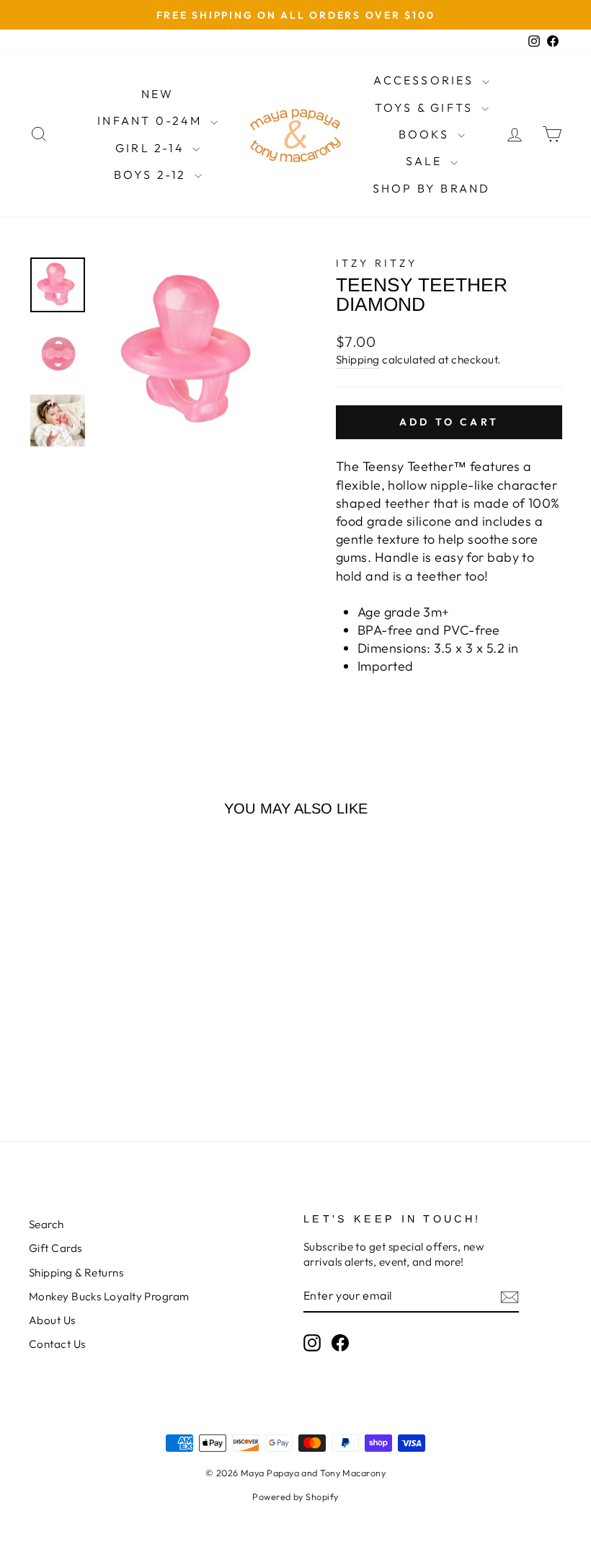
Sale (426, 161)
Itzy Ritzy (376, 263)
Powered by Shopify (295, 1496)
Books (426, 134)
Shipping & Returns (76, 1272)
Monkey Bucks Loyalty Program (109, 1296)
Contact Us (57, 1344)
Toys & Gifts (426, 107)
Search (46, 1224)
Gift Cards (55, 1248)
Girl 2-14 (152, 148)
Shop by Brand (432, 188)
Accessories (425, 80)
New (157, 94)
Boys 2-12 (152, 174)
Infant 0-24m (152, 120)
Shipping (358, 359)
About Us (52, 1320)
